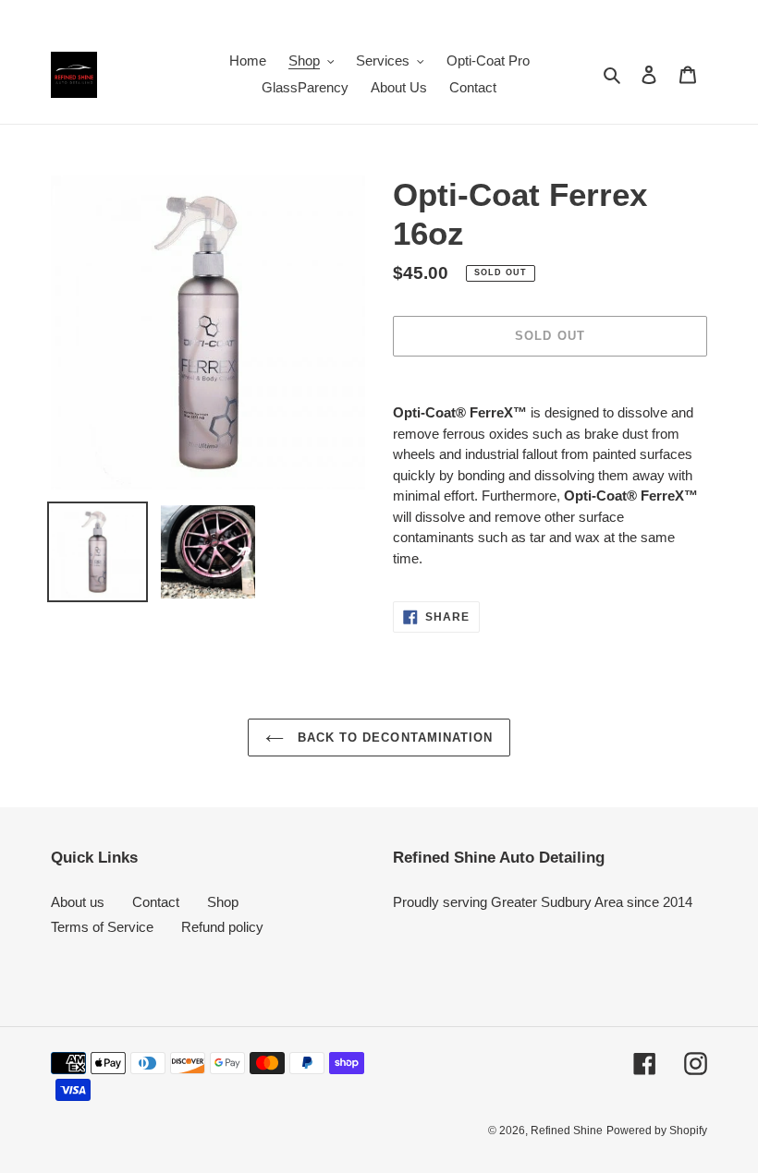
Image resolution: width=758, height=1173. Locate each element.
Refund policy (222, 927)
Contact (155, 902)
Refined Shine (567, 1130)
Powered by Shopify (656, 1130)
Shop (222, 902)
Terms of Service (102, 927)
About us (77, 902)
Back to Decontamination (393, 737)
